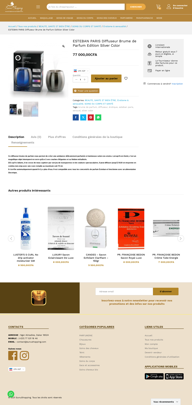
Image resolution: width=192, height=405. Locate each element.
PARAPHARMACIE (144, 18)
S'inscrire (178, 8)
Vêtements (84, 357)
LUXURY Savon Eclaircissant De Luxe (61, 256)
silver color (87, 110)
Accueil (32, 18)
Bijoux (82, 344)
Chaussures (85, 339)
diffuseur (103, 107)
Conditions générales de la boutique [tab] (97, 137)
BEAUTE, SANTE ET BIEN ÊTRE (100, 100)
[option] (25, 236)
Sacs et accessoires (89, 365)
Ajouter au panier (106, 78)
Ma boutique (151, 348)
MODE (159, 18)
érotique (113, 107)
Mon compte (151, 344)
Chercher (136, 7)
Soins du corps (85, 18)
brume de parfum (87, 107)
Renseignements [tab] (22, 142)
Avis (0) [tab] (36, 137)
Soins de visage (64, 18)
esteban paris (126, 107)
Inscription (177, 84)
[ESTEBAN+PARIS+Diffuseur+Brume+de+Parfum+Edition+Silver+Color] (83, 117)
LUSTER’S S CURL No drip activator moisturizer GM (25, 257)
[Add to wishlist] (126, 78)
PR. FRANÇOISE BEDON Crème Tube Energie (166, 256)
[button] (21, 249)
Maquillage (46, 18)
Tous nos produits (154, 339)
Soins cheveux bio (88, 369)
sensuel (77, 110)
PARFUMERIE (126, 18)
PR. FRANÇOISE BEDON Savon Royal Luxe (131, 256)
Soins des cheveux (107, 18)
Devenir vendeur (153, 352)
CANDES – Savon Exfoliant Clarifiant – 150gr (96, 257)
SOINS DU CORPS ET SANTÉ (99, 104)
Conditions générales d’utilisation (162, 357)
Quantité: (77, 75)
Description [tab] (16, 137)
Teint (81, 352)
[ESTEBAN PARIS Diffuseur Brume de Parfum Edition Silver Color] (76, 117)
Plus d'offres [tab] (57, 137)
